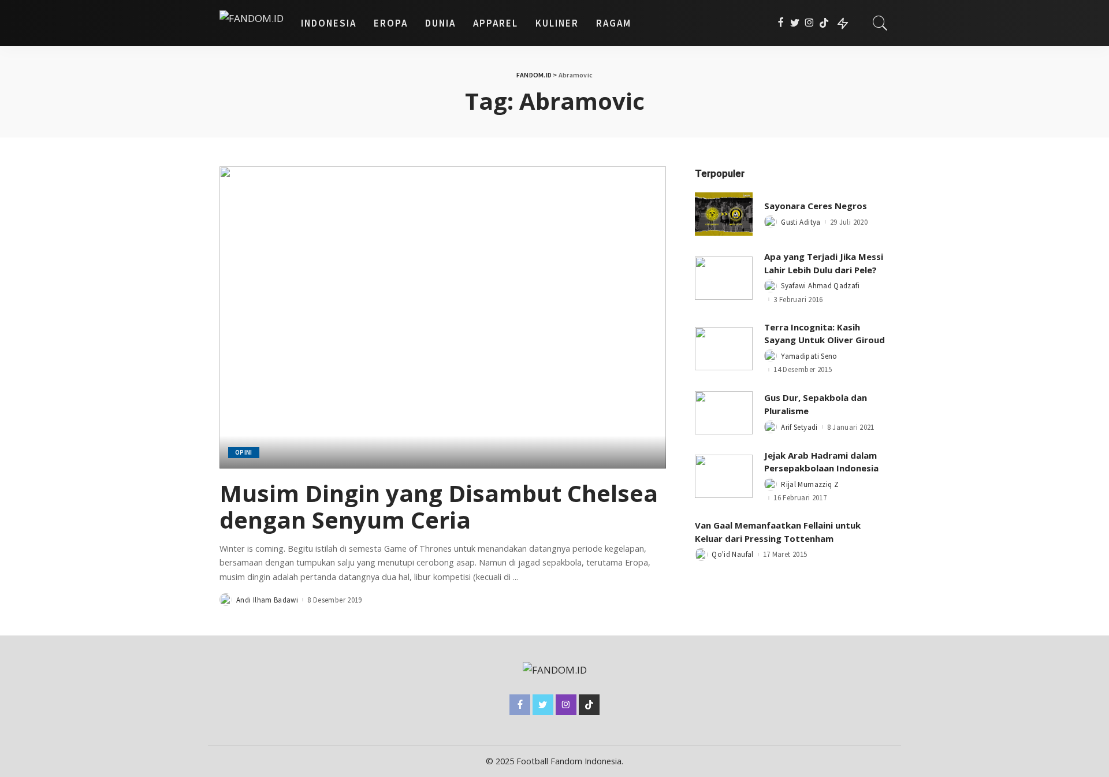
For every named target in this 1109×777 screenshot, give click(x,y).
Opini (243, 452)
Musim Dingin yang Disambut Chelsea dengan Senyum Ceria (438, 506)
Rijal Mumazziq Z (810, 484)
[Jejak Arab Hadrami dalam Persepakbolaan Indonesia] (724, 476)
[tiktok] (824, 23)
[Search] (880, 23)
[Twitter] (795, 23)
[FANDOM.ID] (251, 23)
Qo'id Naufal (732, 554)
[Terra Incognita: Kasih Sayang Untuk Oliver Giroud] (724, 348)
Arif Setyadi (799, 427)
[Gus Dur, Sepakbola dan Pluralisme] (724, 412)
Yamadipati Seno (809, 356)
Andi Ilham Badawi (267, 600)
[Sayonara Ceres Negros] (724, 214)
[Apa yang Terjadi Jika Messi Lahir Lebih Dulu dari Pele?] (724, 278)
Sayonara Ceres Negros (815, 205)
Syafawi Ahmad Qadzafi (820, 285)
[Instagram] (809, 23)
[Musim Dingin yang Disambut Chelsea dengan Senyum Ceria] (442, 317)
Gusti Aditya (800, 222)
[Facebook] (780, 23)
